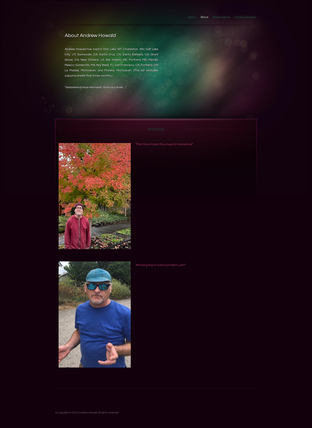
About (204, 17)
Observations (221, 17)
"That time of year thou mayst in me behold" (164, 144)
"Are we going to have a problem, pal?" (160, 265)
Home (192, 17)
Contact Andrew (245, 17)
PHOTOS (156, 130)
